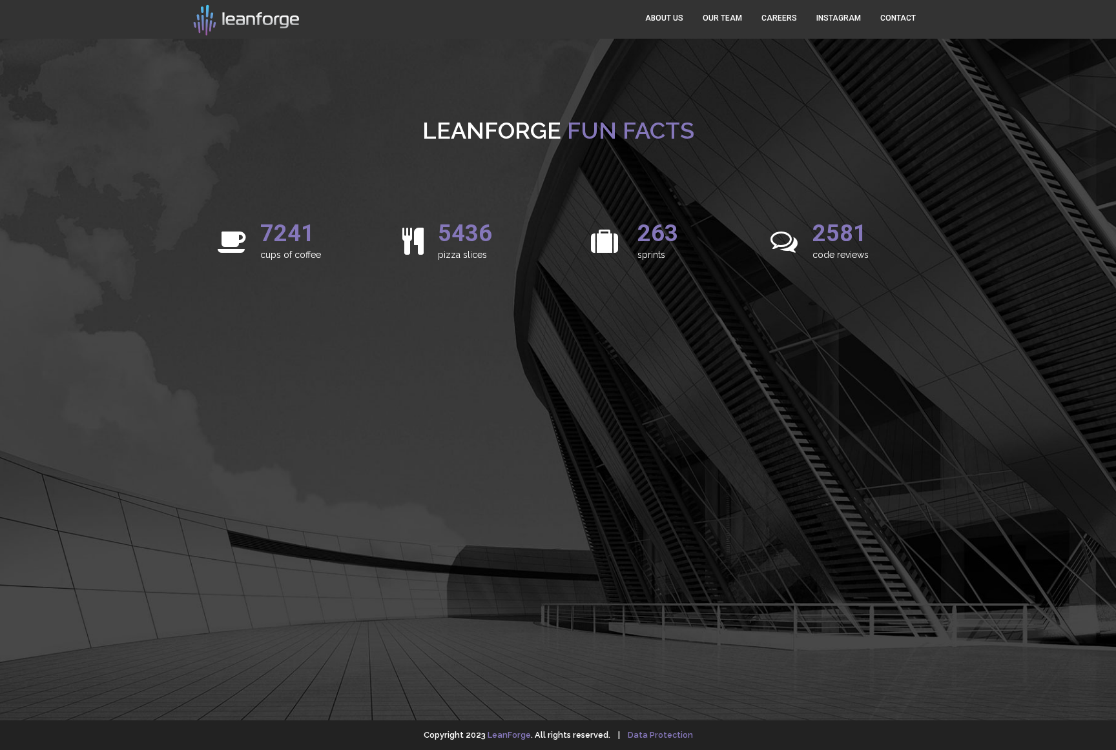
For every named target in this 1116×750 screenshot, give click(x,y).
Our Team (722, 18)
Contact (898, 18)
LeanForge (509, 735)
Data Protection (660, 735)
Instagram (838, 18)
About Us (664, 18)
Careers (779, 18)
